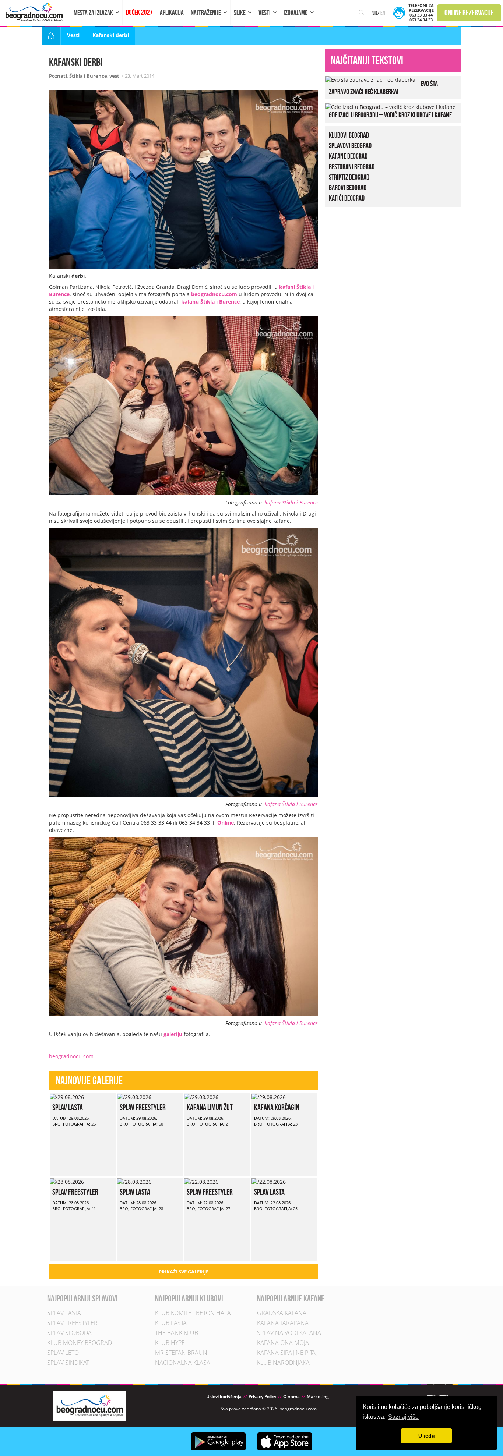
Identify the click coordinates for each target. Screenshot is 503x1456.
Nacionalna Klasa (182, 1362)
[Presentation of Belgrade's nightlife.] (35, 12)
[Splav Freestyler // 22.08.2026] (201, 1181)
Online (225, 822)
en (382, 13)
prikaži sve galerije (183, 1271)
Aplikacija (172, 12)
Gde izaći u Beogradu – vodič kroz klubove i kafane (390, 115)
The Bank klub (176, 1333)
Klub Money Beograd (79, 1343)
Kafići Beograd (347, 198)
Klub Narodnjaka (283, 1362)
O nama (291, 1396)
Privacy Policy (262, 1396)
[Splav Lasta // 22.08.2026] (269, 1181)
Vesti (264, 13)
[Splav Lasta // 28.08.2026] (134, 1181)
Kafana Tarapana (283, 1323)
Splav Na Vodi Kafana (289, 1333)
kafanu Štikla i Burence (210, 301)
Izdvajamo (296, 13)
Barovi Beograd (347, 188)
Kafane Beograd (348, 156)
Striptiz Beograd (349, 177)
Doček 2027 (139, 12)
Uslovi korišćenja (224, 1396)
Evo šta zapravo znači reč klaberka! (383, 87)
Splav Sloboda (69, 1333)
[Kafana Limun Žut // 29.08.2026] (201, 1096)
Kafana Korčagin (276, 1107)
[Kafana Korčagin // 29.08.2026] (269, 1096)
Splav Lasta (67, 1107)
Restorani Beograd (351, 167)
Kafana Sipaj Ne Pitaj (287, 1353)
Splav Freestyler (143, 1107)
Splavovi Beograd (350, 145)
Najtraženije (206, 13)
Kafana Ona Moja (283, 1343)
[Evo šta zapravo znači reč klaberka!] (371, 79)
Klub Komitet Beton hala (193, 1313)
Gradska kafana (281, 1313)
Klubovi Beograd (349, 135)
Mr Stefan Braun (181, 1353)
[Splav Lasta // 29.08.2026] (67, 1096)
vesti (115, 75)
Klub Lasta (171, 1323)
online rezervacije (469, 12)
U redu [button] (426, 1436)
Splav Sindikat (68, 1362)
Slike (240, 13)
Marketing (318, 1396)
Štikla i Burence (88, 75)
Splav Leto (63, 1353)
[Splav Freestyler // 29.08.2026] (134, 1096)
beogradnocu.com (214, 294)
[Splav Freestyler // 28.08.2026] (67, 1181)
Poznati (58, 75)
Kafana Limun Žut (210, 1107)
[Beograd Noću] (89, 1405)
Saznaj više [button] (403, 1417)
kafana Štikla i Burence (291, 502)
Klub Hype (170, 1343)
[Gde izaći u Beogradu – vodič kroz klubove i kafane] (390, 106)
